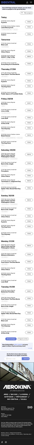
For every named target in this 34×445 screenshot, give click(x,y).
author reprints (18, 344)
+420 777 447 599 (6, 415)
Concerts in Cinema (10, 59)
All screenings (11, 339)
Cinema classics (5, 158)
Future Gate (19, 137)
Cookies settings (5, 435)
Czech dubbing (5, 46)
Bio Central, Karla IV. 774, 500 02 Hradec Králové (8, 409)
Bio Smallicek (4, 76)
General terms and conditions (8, 434)
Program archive (23, 339)
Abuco (7, 432)
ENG (3, 59)
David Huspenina (17, 432)
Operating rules (27, 434)
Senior (3, 105)
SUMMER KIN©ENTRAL (7, 29)
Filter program (28, 13)
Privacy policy (19, 434)
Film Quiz (15, 29)
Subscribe (26, 358)
